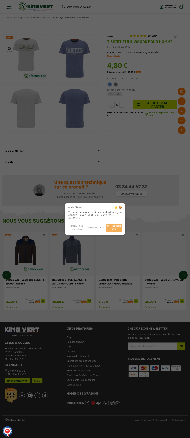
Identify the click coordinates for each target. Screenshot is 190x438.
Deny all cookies (77, 228)
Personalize (96, 227)
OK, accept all (113, 228)
